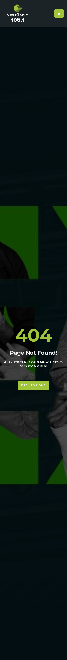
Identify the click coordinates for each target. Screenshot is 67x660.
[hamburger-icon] (59, 13)
